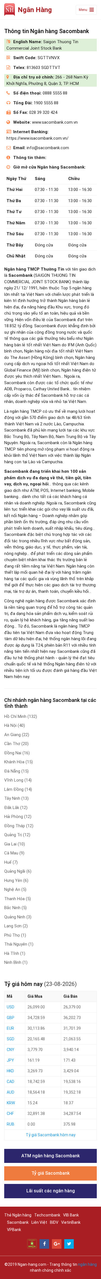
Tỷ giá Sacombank (50, 1173)
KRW (11, 1103)
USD (10, 1007)
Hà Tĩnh (14, 953)
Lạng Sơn (16, 925)
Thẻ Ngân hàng (17, 1215)
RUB (10, 1124)
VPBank (14, 1229)
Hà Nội (14, 725)
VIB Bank (71, 1215)
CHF (10, 1113)
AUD (10, 1092)
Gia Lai (14, 844)
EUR (10, 1028)
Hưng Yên (16, 880)
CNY (10, 1049)
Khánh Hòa (18, 761)
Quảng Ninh (17, 917)
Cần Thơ (16, 743)
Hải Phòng (17, 816)
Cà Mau (14, 853)
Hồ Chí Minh (20, 716)
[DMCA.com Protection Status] (32, 1243)
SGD (10, 1039)
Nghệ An (15, 889)
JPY (10, 1060)
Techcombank (47, 1215)
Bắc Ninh (15, 907)
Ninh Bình (15, 962)
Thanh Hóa (17, 898)
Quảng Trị (17, 834)
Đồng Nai (17, 752)
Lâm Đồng (18, 789)
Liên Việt (39, 1222)
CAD (10, 1081)
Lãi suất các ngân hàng (50, 1190)
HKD (10, 1071)
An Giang (16, 734)
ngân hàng (87, 1264)
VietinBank (71, 1222)
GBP (10, 1017)
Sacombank (18, 1222)
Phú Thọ (15, 935)
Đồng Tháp (18, 825)
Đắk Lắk (15, 807)
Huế (11, 862)
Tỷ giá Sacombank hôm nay (50, 1135)
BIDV (54, 1222)
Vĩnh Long (18, 780)
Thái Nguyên (18, 944)
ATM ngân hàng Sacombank (50, 1155)
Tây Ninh (16, 798)
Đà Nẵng (16, 771)
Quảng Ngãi (17, 871)
